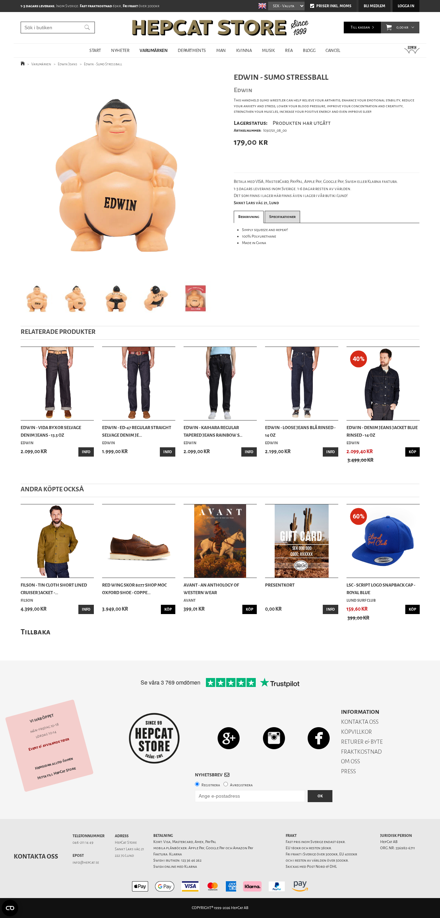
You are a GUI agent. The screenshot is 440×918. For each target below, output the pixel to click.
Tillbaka (36, 632)
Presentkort (280, 585)
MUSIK (268, 50)
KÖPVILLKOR (356, 731)
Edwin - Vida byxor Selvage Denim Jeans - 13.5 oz (51, 431)
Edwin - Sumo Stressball (103, 64)
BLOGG (309, 50)
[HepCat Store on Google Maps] (229, 738)
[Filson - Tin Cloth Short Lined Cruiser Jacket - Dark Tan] (57, 541)
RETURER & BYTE (362, 741)
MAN (221, 50)
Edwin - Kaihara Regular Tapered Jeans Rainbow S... (213, 431)
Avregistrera (241, 785)
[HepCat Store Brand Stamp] (154, 738)
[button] (389, 27)
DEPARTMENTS (192, 50)
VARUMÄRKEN (153, 50)
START (95, 50)
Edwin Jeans (67, 64)
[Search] (87, 27)
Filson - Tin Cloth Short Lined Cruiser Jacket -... (54, 588)
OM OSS (350, 761)
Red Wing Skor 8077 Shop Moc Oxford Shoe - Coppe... (134, 588)
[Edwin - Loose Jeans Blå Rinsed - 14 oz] (301, 383)
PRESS (348, 771)
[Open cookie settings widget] (10, 908)
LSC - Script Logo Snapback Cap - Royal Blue (380, 588)
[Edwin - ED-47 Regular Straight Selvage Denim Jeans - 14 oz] (138, 383)
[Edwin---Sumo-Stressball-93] (116, 173)
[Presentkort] (301, 541)
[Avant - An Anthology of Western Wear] (220, 541)
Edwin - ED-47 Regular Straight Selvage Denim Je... (136, 431)
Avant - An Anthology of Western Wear (211, 588)
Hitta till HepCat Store (56, 773)
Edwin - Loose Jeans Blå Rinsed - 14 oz (300, 431)
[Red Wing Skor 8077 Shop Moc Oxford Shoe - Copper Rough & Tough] (138, 541)
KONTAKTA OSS (359, 721)
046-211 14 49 (83, 842)
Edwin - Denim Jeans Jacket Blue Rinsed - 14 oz (382, 431)
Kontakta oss (36, 856)
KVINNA (244, 50)
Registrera (210, 785)
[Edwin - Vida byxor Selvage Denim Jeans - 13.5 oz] (57, 383)
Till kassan (360, 27)
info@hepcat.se (86, 862)
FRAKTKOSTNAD (361, 751)
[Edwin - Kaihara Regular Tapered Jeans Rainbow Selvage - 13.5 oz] (220, 383)
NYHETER (120, 50)
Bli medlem (374, 6)
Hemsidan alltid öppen (54, 763)
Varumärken (41, 64)
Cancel (333, 50)
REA (289, 50)
